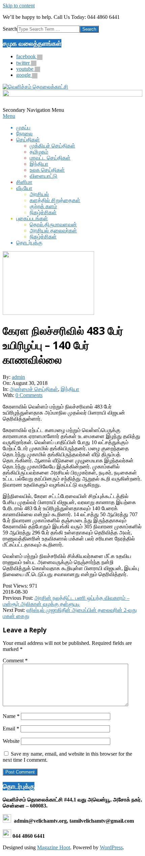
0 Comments (29, 395)
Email (11, 728)
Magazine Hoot (53, 847)
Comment (15, 660)
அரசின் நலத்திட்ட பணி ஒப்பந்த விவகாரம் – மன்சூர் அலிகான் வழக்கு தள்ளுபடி (66, 601)
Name (11, 716)
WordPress (111, 847)
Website (11, 741)
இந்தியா (70, 389)
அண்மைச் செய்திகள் (34, 389)
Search (10, 29)
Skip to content (19, 5)
